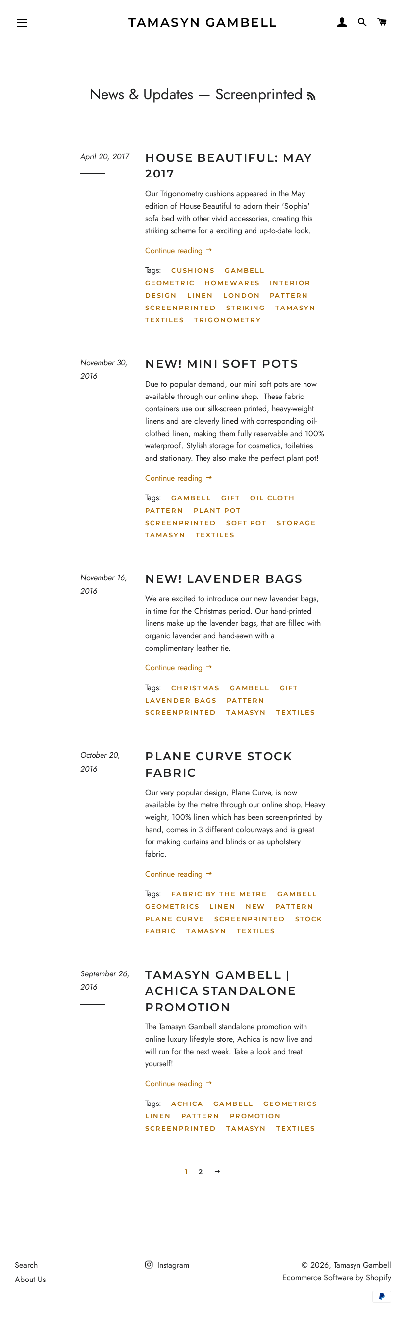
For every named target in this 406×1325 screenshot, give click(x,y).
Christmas (195, 688)
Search (26, 1265)
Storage (296, 523)
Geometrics (172, 906)
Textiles (164, 320)
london (241, 295)
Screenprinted (180, 523)
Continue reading (175, 250)
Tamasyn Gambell (203, 22)
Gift (230, 498)
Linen (222, 906)
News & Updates (141, 94)
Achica (187, 1103)
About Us (30, 1279)
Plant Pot (217, 510)
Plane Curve (174, 919)
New (256, 906)
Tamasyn (295, 307)
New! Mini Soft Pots (221, 364)
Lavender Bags (180, 700)
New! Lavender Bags (224, 579)
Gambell (191, 498)
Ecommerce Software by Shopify (336, 1277)
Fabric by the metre (219, 894)
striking (246, 307)
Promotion (256, 1116)
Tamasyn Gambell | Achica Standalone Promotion (220, 991)
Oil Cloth (273, 498)
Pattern (289, 295)
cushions (193, 270)
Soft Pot (246, 523)
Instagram (172, 1265)
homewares (232, 283)
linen (200, 295)
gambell (245, 270)
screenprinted (180, 307)
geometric (170, 283)
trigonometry (227, 320)
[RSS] (311, 96)
